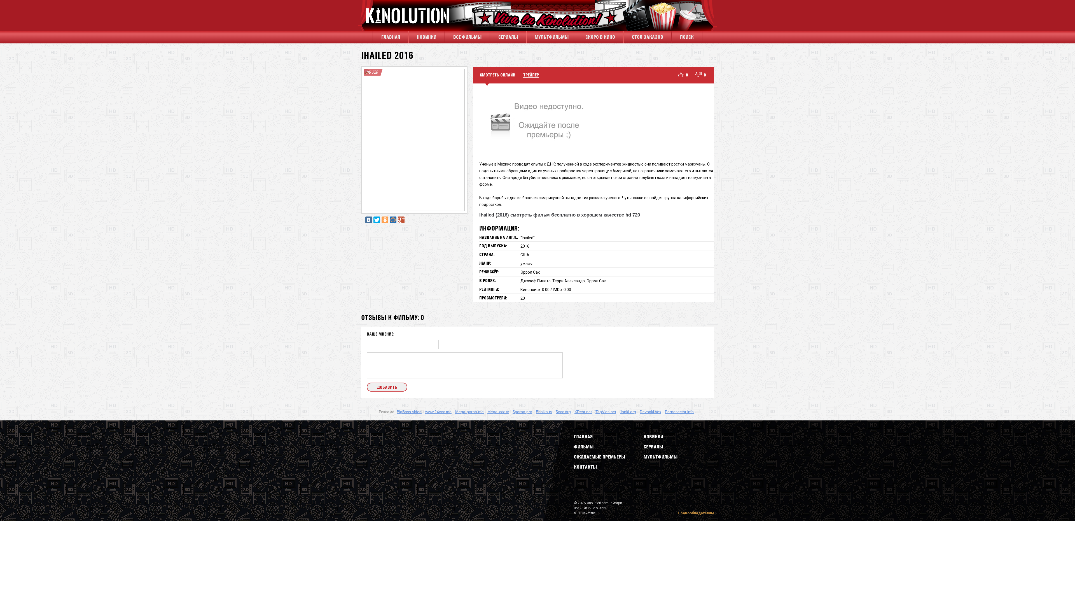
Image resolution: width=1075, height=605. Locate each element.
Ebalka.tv (544, 411)
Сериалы (653, 447)
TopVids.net (605, 411)
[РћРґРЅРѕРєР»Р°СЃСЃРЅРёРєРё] (385, 220)
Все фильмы (467, 37)
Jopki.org (628, 411)
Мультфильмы (552, 37)
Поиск (687, 37)
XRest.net (583, 411)
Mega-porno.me (469, 411)
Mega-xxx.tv (498, 411)
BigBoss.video (409, 411)
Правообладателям (696, 513)
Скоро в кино (600, 37)
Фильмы (583, 447)
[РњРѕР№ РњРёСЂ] (393, 220)
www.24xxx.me (438, 411)
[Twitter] (376, 220)
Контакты (585, 467)
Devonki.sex (650, 411)
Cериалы (508, 37)
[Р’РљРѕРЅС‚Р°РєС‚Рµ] (368, 220)
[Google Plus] (401, 220)
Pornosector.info (679, 411)
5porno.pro (522, 411)
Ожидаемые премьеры (599, 457)
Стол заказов (647, 37)
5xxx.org (563, 411)
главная (390, 37)
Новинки (426, 37)
